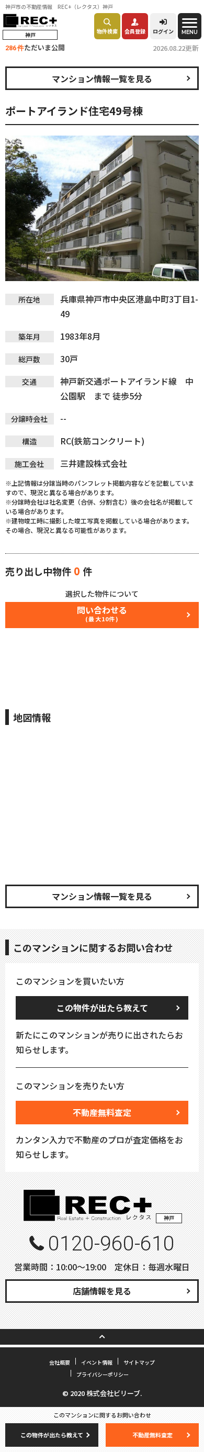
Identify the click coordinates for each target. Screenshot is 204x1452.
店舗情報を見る (102, 1291)
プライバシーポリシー (102, 1374)
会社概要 (59, 1362)
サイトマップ (139, 1362)
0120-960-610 (111, 1244)
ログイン (163, 31)
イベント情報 (96, 1362)
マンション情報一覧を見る (102, 78)
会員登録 (134, 31)
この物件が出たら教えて (102, 1007)
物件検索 (107, 31)
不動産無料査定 (102, 1112)
